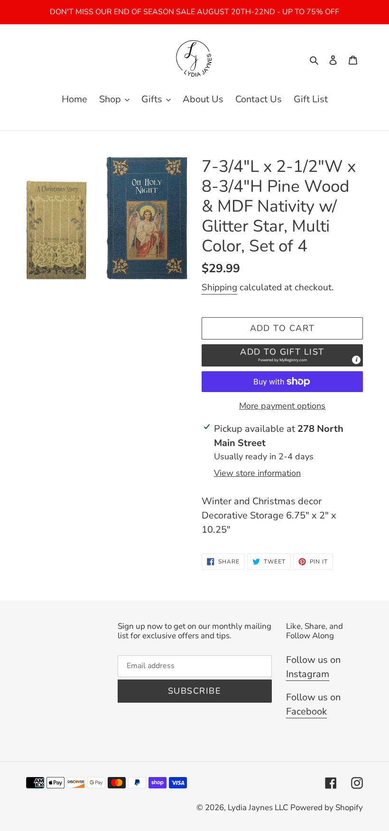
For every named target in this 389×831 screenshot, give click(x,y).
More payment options (282, 405)
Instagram (307, 674)
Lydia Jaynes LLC (258, 807)
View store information (257, 473)
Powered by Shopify (326, 807)
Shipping (219, 287)
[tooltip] (356, 360)
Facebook (306, 711)
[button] (282, 355)
